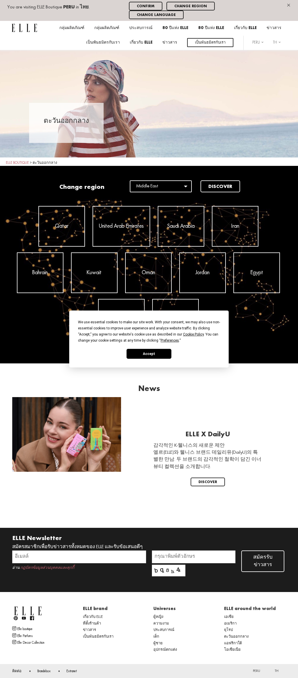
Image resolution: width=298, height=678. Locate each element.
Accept (149, 353)
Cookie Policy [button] (193, 334)
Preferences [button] (170, 340)
